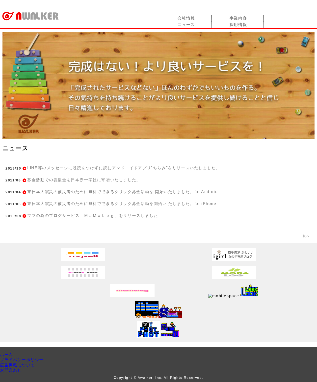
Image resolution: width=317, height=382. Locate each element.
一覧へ (304, 236)
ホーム (6, 355)
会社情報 (186, 18)
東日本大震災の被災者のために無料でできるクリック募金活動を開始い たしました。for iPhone (121, 204)
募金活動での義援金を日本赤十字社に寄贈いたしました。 (84, 180)
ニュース (186, 25)
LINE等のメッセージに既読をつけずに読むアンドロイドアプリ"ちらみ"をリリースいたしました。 (123, 168)
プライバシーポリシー (22, 360)
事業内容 (238, 18)
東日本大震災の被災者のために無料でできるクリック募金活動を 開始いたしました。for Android (122, 192)
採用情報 (238, 25)
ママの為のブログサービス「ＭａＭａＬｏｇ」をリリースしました (92, 215)
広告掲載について (17, 365)
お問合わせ (11, 370)
